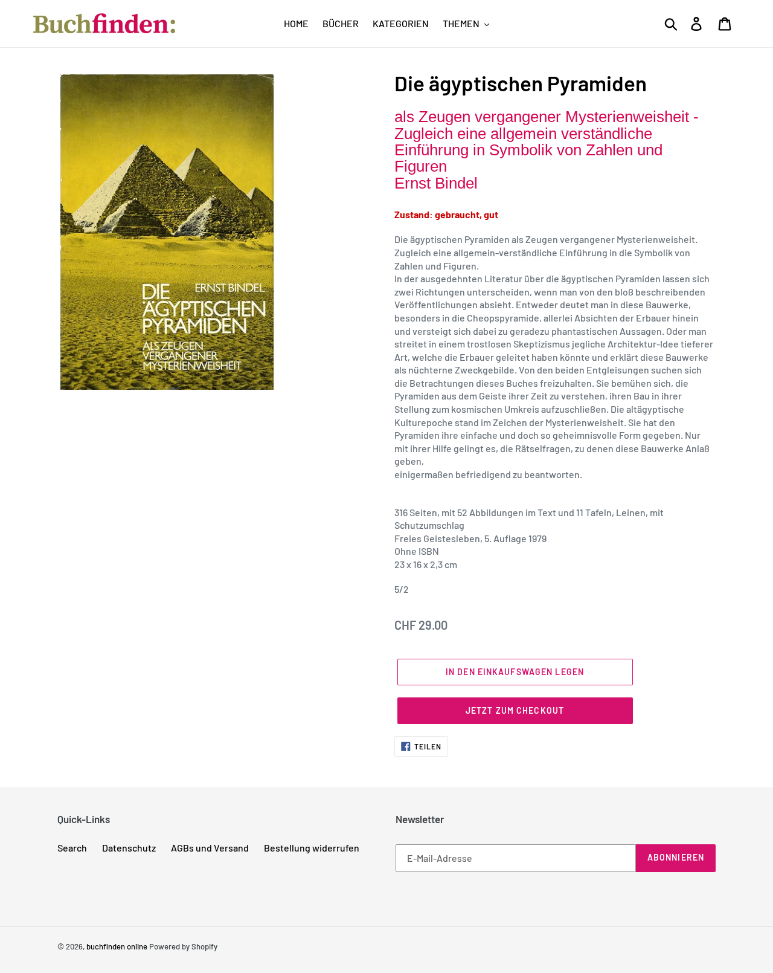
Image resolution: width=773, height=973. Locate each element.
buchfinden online (116, 946)
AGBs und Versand (210, 847)
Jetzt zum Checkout (515, 710)
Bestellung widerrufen (311, 847)
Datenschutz (129, 847)
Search (72, 847)
